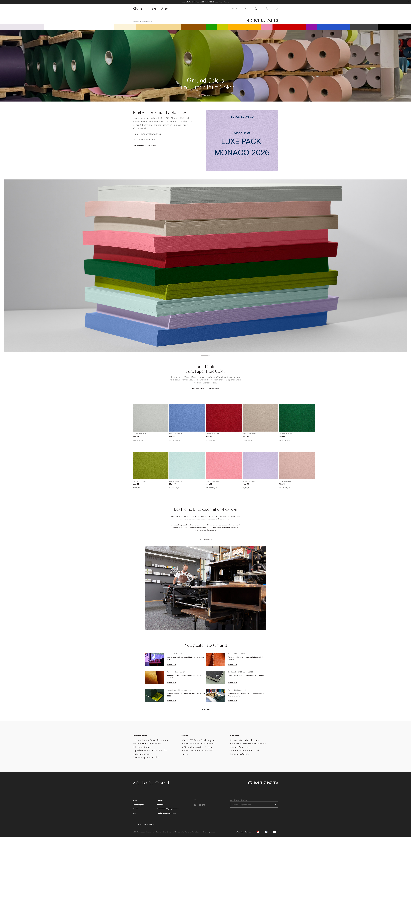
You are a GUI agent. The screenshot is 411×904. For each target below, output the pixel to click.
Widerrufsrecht (178, 832)
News (135, 800)
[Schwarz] (394, 27)
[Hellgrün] (222, 27)
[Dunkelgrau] (364, 27)
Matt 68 (246, 484)
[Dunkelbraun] (193, 27)
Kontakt (160, 804)
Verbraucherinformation (145, 832)
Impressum (211, 832)
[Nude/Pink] (267, 27)
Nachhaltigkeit (138, 804)
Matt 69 (282, 484)
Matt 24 (136, 436)
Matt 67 (209, 484)
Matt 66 (172, 484)
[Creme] (125, 27)
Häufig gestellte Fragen (166, 813)
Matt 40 (209, 436)
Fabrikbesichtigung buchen (168, 809)
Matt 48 (246, 436)
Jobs (134, 813)
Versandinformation (192, 832)
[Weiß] (79, 27)
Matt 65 (136, 484)
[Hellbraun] (158, 27)
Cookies (203, 832)
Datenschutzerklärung (163, 832)
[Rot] (289, 27)
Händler (160, 800)
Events (135, 809)
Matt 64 (282, 436)
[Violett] (311, 27)
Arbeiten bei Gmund (151, 782)
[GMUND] (262, 20)
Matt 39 (172, 436)
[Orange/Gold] (244, 27)
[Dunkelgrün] (211, 27)
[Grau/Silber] (22, 27)
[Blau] (333, 27)
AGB (134, 832)
